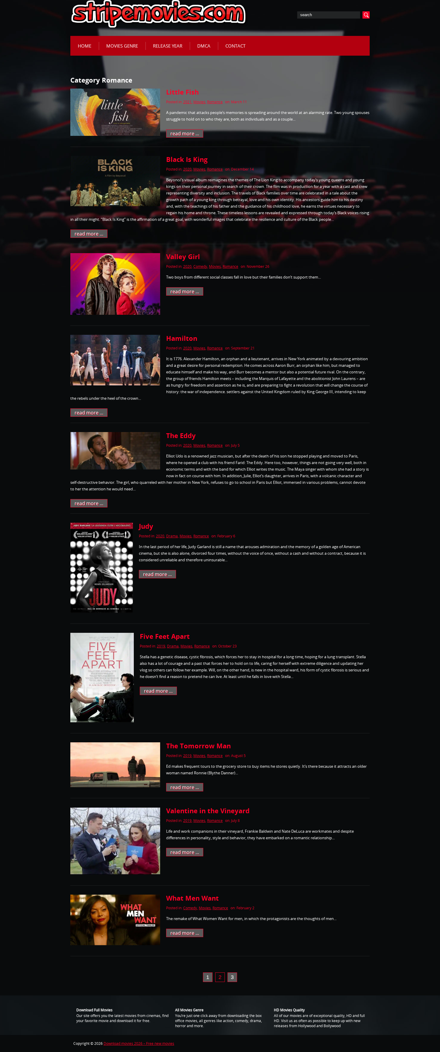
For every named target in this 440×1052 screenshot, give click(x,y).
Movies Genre (122, 46)
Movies (199, 101)
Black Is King (186, 159)
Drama (172, 536)
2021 (187, 101)
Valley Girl (183, 256)
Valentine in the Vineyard (208, 810)
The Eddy (181, 435)
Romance (215, 101)
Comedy (200, 266)
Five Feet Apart (165, 636)
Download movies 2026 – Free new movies (139, 1043)
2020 (187, 169)
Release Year (167, 46)
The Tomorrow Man (198, 745)
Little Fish (182, 91)
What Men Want (192, 897)
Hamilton (181, 338)
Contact (235, 46)
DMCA (203, 46)
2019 (161, 646)
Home (84, 46)
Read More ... (184, 133)
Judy (146, 526)
